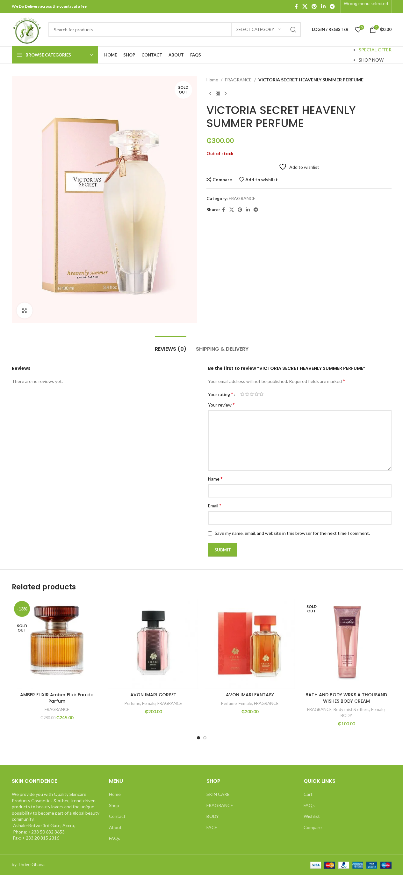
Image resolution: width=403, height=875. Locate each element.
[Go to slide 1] (198, 737)
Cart (308, 794)
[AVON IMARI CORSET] (153, 644)
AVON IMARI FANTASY (250, 695)
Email (214, 505)
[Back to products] (218, 93)
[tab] (170, 345)
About (115, 827)
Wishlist (312, 816)
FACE (211, 827)
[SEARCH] (293, 29)
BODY (346, 715)
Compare (313, 827)
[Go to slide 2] (204, 737)
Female (148, 703)
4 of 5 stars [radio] (256, 394)
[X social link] (304, 6)
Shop (114, 805)
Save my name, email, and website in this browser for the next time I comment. (292, 533)
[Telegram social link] (332, 6)
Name (215, 478)
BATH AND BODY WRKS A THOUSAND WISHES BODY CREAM (346, 698)
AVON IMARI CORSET (153, 695)
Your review (221, 404)
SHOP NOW (371, 60)
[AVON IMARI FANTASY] (250, 644)
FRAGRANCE (238, 79)
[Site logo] (27, 29)
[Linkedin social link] (323, 6)
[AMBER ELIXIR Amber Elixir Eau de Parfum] (57, 644)
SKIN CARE (218, 794)
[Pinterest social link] (314, 6)
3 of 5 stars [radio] (251, 394)
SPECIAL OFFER (375, 49)
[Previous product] (210, 93)
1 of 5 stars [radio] (242, 394)
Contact (117, 816)
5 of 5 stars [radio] (261, 394)
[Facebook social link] (296, 6)
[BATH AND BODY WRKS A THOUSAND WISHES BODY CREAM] (346, 644)
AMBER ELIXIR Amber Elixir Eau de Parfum (56, 698)
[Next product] (225, 93)
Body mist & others (351, 709)
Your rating (220, 394)
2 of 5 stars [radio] (247, 394)
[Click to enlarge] (24, 310)
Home (212, 79)
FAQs (114, 838)
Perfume (132, 703)
